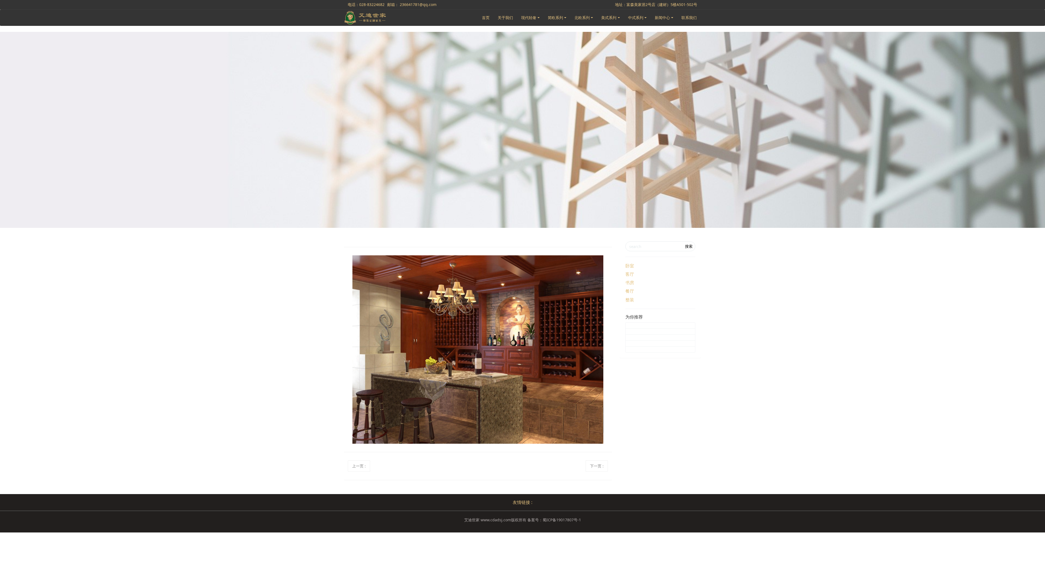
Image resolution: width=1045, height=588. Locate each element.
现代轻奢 (528, 17)
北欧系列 (582, 17)
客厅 (629, 274)
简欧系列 (555, 17)
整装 (629, 300)
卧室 (629, 266)
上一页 (359, 465)
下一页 (597, 465)
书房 (629, 283)
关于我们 (505, 17)
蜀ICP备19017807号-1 (562, 519)
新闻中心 (662, 17)
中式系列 (635, 17)
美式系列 (608, 17)
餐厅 (629, 291)
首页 (486, 17)
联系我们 (689, 17)
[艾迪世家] (365, 18)
